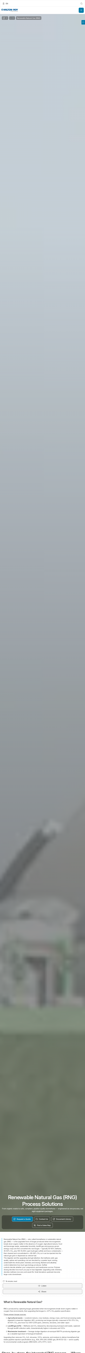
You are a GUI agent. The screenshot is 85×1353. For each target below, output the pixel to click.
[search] (81, 3)
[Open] (81, 10)
